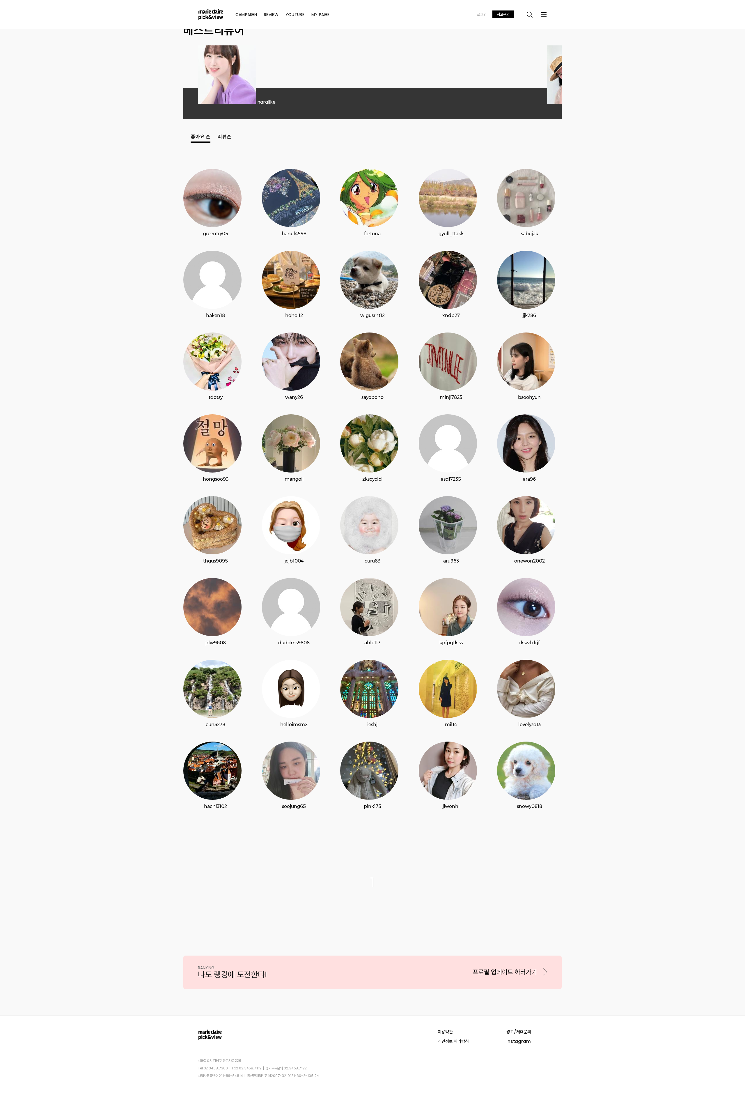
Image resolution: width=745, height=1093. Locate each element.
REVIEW (271, 14)
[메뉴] (543, 14)
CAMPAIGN (246, 14)
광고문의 (503, 14)
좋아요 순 (200, 136)
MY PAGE (320, 14)
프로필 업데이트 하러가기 (505, 972)
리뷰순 (224, 136)
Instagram (518, 1041)
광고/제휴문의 (518, 1032)
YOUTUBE (294, 14)
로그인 (482, 14)
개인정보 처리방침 (453, 1041)
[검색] (529, 14)
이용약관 (445, 1032)
